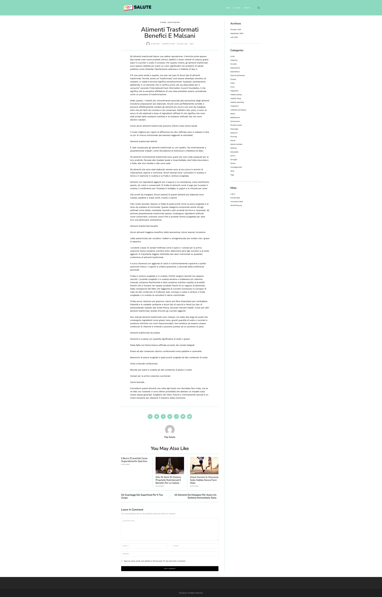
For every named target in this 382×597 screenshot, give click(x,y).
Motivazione (235, 121)
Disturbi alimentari (237, 75)
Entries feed (235, 198)
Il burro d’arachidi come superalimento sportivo (134, 460)
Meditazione (235, 117)
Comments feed (236, 202)
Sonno (232, 156)
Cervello (233, 64)
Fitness (163, 22)
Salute (232, 140)
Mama (232, 114)
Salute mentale (236, 144)
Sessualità (234, 152)
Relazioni (233, 133)
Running (233, 137)
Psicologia (234, 129)
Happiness (234, 91)
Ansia (232, 56)
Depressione (235, 68)
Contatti (247, 8)
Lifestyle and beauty (238, 110)
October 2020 (235, 29)
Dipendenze (235, 72)
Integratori (234, 106)
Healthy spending (237, 102)
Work (232, 171)
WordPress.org (236, 205)
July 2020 (234, 37)
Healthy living (235, 98)
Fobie (232, 83)
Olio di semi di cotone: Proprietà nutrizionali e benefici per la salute (168, 480)
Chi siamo (237, 8)
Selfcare (233, 148)
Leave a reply (183, 44)
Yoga (232, 175)
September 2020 (236, 33)
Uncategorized (236, 167)
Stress (232, 163)
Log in (232, 194)
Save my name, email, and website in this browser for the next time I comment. (155, 561)
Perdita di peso (236, 125)
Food (232, 87)
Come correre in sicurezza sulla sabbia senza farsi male (204, 480)
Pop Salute (156, 44)
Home (228, 8)
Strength (233, 160)
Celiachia (233, 60)
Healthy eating (174, 22)
